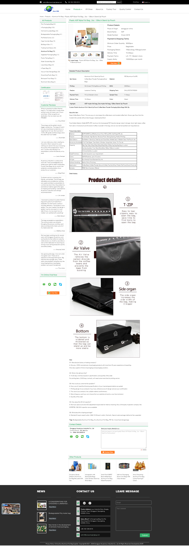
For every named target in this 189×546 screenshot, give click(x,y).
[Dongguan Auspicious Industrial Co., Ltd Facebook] (90, 502)
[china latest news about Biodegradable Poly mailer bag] (41, 517)
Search (119, 2)
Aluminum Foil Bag (57, 16)
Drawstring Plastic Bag (47, 75)
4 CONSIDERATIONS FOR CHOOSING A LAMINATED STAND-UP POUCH (58, 503)
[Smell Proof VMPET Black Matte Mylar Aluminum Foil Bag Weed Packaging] (108, 466)
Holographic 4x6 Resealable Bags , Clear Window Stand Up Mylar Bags (92, 477)
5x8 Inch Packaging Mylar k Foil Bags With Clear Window (123, 476)
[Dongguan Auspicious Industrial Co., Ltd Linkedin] (84, 502)
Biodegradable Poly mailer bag (60, 513)
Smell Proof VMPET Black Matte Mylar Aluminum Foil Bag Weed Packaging (106, 477)
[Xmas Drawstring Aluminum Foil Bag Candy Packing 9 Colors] (140, 466)
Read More (52, 507)
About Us (99, 9)
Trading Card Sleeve (47, 48)
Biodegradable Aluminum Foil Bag (83, 420)
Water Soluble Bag (46, 61)
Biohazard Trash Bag (47, 78)
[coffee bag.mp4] (86, 37)
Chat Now (114, 63)
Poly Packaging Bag (47, 24)
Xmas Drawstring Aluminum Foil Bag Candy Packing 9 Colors (138, 477)
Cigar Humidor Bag (46, 41)
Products (77, 9)
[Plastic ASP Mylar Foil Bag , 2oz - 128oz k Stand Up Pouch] (82, 54)
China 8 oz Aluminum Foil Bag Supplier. (67, 544)
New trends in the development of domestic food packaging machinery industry (60, 526)
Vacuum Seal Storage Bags (49, 71)
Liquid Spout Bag (46, 65)
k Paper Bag (44, 68)
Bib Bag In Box (45, 44)
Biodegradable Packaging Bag (50, 34)
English (146, 2)
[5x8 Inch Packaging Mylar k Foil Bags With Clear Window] (124, 466)
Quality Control (125, 9)
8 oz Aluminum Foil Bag (101, 420)
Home (68, 9)
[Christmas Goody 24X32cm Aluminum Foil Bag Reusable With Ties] (76, 466)
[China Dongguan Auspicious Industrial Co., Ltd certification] (46, 96)
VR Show (89, 9)
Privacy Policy (50, 544)
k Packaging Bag (46, 27)
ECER (141, 544)
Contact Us (138, 9)
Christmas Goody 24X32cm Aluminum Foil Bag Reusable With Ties (76, 477)
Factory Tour (111, 9)
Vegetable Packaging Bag (48, 54)
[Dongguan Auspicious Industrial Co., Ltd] (52, 8)
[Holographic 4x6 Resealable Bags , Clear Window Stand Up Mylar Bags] (92, 466)
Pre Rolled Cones (46, 37)
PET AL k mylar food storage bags (119, 420)
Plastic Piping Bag (46, 58)
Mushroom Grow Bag (47, 82)
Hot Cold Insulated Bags (48, 31)
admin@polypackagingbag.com (52, 2)
